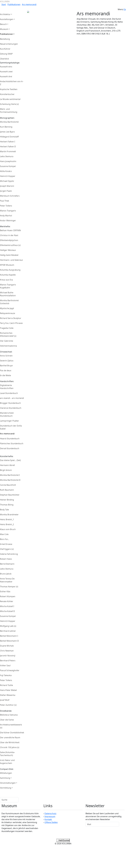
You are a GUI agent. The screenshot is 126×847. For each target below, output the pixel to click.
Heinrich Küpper (7, 176)
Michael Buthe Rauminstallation (8, 294)
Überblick (4, 58)
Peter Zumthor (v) (8, 705)
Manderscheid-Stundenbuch (7, 414)
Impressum (50, 816)
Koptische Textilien (8, 89)
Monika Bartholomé (9, 121)
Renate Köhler (6, 601)
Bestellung (5, 39)
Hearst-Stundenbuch (9, 438)
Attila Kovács (6, 171)
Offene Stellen (51, 822)
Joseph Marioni (7, 186)
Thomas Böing (6, 504)
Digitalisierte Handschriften (6, 387)
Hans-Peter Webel (8, 690)
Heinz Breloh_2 (7, 524)
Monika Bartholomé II (10, 480)
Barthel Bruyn (6, 365)
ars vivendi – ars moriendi (12, 398)
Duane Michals (7, 645)
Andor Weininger (8, 220)
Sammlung (5, 778)
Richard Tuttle (6, 685)
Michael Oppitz (7, 181)
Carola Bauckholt (8, 485)
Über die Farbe (7, 719)
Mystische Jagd (7, 308)
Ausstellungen (6, 19)
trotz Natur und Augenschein (7, 761)
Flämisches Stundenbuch (11, 443)
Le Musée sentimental (10, 99)
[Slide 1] (39, 16)
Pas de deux (5, 370)
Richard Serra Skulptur (10, 318)
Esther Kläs (5, 591)
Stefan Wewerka (7, 695)
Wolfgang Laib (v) (8, 626)
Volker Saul (5, 665)
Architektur (5, 14)
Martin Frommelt (8, 151)
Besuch (3, 24)
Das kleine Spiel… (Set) (10, 460)
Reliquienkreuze (7, 313)
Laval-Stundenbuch (9, 393)
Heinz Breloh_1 (7, 519)
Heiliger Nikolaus (8, 250)
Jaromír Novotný (7, 655)
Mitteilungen (6, 773)
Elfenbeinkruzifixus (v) (10, 245)
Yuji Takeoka (6, 675)
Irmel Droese (6, 544)
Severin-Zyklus (6, 360)
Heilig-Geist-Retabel (9, 255)
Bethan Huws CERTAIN (10, 230)
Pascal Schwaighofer (9, 670)
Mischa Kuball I (7, 606)
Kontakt (48, 819)
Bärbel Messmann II (9, 640)
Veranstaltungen (8, 783)
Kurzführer (5, 48)
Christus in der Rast (9, 235)
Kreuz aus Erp (6, 279)
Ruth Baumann (7, 489)
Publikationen (14, 4)
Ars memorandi (29, 4)
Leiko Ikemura (6, 156)
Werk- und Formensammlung (8, 110)
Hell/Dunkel (64, 840)
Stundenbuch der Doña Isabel (11, 427)
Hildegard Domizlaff (9, 136)
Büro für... (4, 539)
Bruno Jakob (5, 573)
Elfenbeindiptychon (9, 240)
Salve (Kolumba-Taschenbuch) (7, 754)
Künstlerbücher (7, 94)
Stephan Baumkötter (9, 494)
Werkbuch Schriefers (10, 195)
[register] (122, 824)
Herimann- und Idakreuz (11, 260)
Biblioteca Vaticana (9, 714)
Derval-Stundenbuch (9, 448)
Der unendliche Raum (10, 737)
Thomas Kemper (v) (9, 586)
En (125, 9)
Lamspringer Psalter (9, 420)
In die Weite (5, 375)
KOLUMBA (5, 1)
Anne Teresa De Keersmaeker (7, 580)
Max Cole (4, 534)
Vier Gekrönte (6, 341)
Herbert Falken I (7, 141)
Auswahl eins (6, 66)
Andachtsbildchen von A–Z (11, 83)
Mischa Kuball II (7, 611)
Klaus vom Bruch (8, 529)
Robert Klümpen (7, 596)
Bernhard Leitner (8, 631)
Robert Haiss (6, 559)
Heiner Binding (7, 499)
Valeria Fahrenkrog (9, 554)
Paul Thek (4, 200)
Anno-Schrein (6, 355)
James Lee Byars (7, 131)
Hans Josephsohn (8, 161)
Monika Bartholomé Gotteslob (9, 302)
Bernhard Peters (7, 660)
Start (3, 4)
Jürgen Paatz (6, 191)
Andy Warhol (6, 215)
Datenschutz (50, 813)
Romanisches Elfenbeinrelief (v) (8, 334)
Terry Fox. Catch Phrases (11, 323)
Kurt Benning (6, 126)
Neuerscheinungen (9, 44)
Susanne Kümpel (8, 166)
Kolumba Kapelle (8, 274)
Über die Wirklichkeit (9, 742)
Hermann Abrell (7, 465)
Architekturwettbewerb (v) (11, 726)
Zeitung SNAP (6, 53)
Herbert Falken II (8, 146)
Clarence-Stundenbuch (10, 408)
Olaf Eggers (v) (7, 549)
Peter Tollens (6, 205)
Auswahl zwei (6, 71)
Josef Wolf (4, 700)
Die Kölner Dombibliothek (12, 732)
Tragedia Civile (6, 328)
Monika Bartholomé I (10, 475)
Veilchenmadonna (8, 345)
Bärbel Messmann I (9, 636)
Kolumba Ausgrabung (10, 269)
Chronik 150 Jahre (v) (9, 747)
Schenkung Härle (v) (9, 104)
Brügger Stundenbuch (10, 403)
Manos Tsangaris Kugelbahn (8, 286)
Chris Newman (7, 650)
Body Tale (4, 509)
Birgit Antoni (6, 470)
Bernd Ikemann (7, 563)
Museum (4, 29)
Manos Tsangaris (8, 210)
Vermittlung (5, 787)
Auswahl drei (6, 76)
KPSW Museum (7, 265)
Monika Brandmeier (9, 514)
